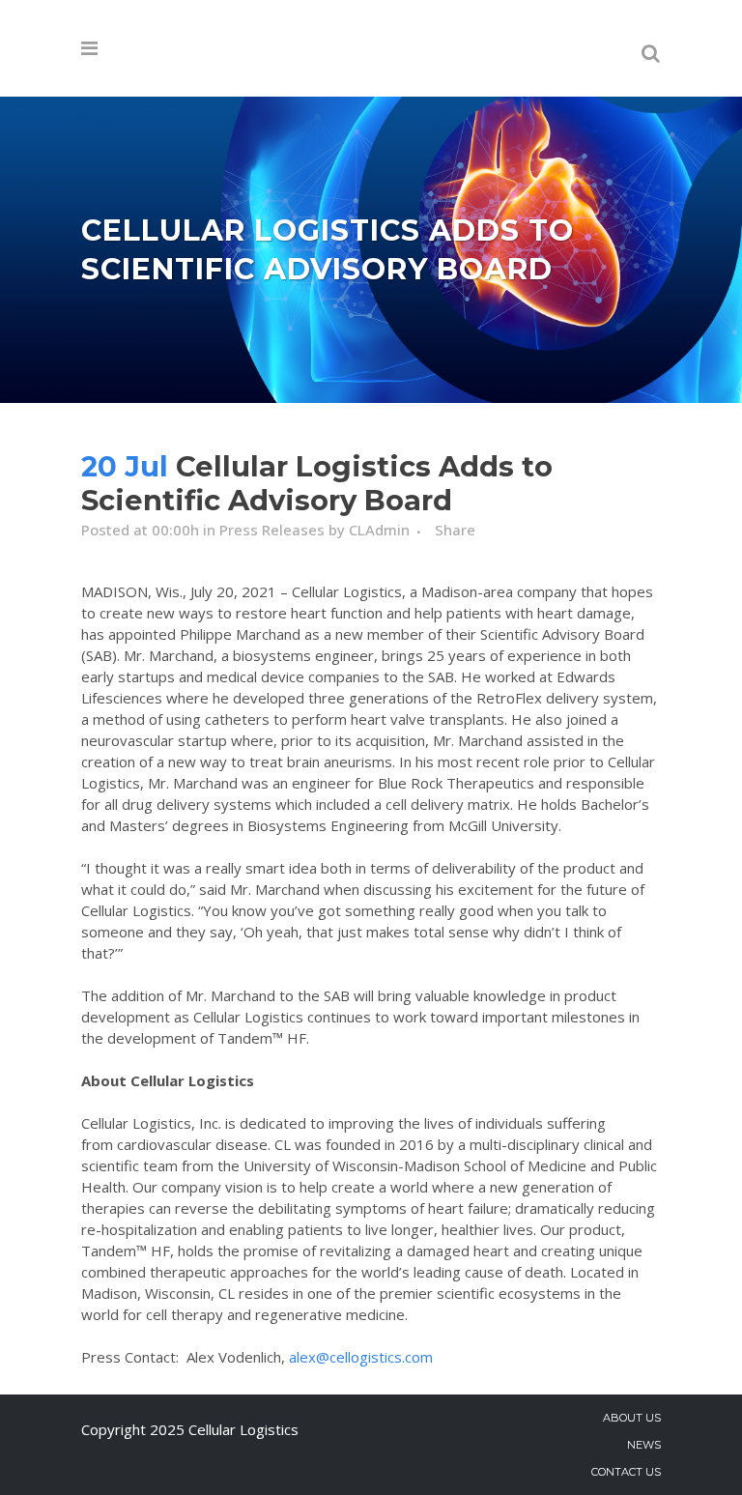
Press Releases (272, 529)
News (644, 1445)
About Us (632, 1417)
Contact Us (626, 1472)
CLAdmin (379, 529)
